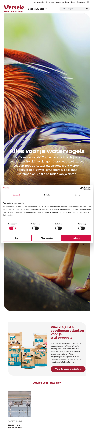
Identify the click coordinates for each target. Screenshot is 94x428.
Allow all (76, 238)
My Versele (39, 2)
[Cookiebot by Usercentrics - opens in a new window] (81, 188)
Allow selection (47, 238)
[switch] (35, 228)
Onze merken (62, 2)
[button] (88, 2)
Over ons (50, 2)
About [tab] (77, 195)
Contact (81, 2)
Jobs (73, 2)
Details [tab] (47, 195)
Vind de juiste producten (68, 369)
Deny (17, 238)
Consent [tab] (16, 195)
